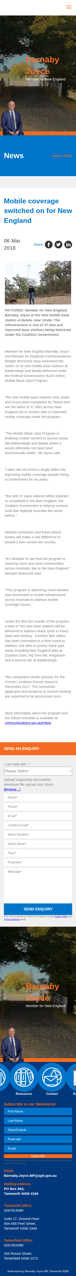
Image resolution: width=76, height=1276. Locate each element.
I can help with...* (17, 764)
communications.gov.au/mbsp (28, 723)
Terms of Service (12, 919)
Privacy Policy (61, 916)
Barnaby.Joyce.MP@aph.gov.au (30, 1176)
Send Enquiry (38, 909)
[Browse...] (12, 789)
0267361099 (13, 1245)
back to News (62, 155)
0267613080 (13, 1210)
